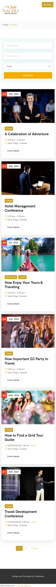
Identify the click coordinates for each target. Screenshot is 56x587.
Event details (13, 150)
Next (35, 548)
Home (5, 24)
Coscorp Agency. (23, 585)
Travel (9, 128)
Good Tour (11, 277)
